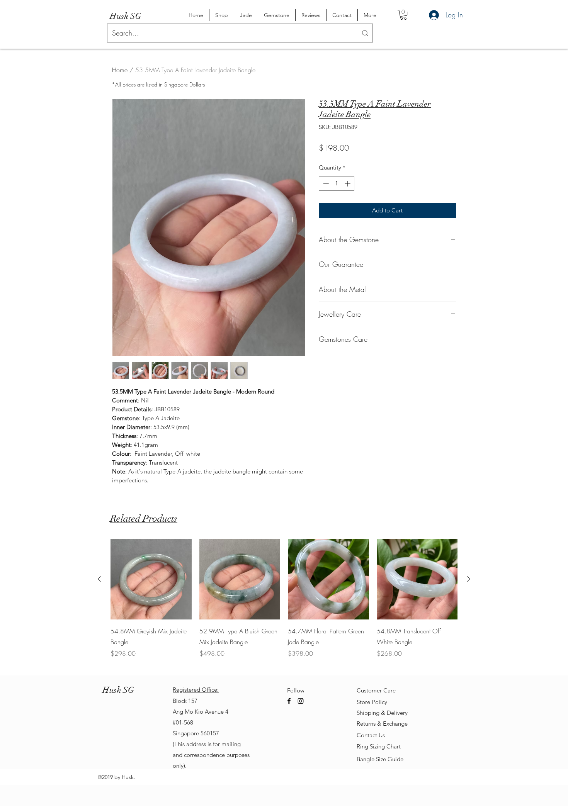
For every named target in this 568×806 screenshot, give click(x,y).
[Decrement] (325, 183)
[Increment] (348, 183)
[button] (403, 15)
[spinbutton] (336, 183)
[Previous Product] (99, 579)
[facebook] (289, 701)
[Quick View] (151, 579)
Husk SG (125, 16)
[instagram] (300, 701)
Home (120, 70)
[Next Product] (468, 579)
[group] (284, 604)
